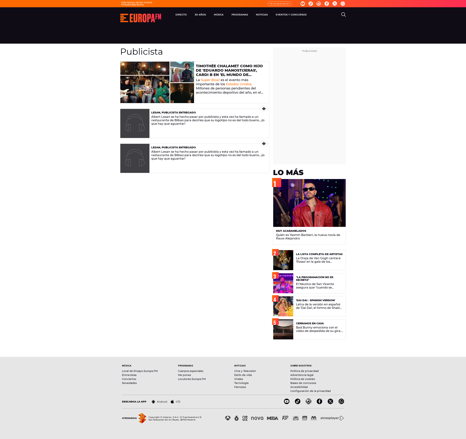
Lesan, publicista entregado (173, 112)
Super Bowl (210, 80)
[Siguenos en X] (330, 403)
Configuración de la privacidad (310, 391)
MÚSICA (219, 14)
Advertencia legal (301, 375)
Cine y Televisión (245, 371)
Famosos (240, 387)
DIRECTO (181, 14)
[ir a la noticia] (157, 82)
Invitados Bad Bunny (132, 4)
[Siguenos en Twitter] (335, 3)
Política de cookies (302, 379)
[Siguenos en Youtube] (303, 3)
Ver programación (279, 3)
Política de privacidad (304, 371)
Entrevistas (129, 375)
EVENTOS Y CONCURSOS (291, 14)
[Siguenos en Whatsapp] (343, 3)
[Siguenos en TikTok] (297, 403)
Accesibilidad (299, 387)
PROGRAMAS (240, 14)
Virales (238, 379)
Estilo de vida (243, 375)
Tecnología (241, 383)
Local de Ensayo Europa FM (140, 371)
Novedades (129, 383)
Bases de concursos (303, 383)
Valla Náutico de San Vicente (136, 2)
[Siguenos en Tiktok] (311, 3)
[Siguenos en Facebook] (327, 3)
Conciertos (129, 379)
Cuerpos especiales (190, 371)
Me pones (184, 375)
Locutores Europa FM (192, 379)
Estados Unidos (238, 84)
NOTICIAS (262, 14)
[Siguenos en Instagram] (319, 3)
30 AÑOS (200, 14)
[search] (343, 14)
